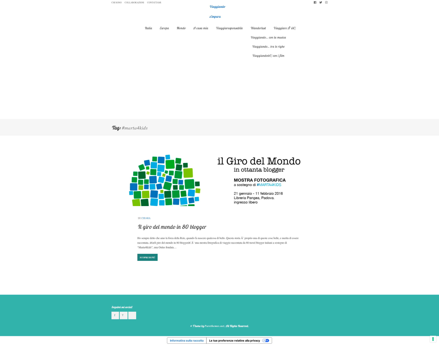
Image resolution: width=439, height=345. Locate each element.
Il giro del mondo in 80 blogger (171, 226)
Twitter (320, 2)
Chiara (145, 218)
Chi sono (116, 2)
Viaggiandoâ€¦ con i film (268, 55)
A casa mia (200, 28)
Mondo (181, 28)
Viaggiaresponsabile (229, 28)
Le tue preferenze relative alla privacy (234, 340)
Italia (148, 28)
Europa (164, 28)
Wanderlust (258, 28)
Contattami (154, 2)
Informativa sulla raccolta (187, 340)
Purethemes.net (214, 326)
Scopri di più (147, 257)
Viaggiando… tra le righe (268, 46)
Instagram (326, 2)
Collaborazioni (134, 2)
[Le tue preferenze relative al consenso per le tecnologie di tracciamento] (433, 339)
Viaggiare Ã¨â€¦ (284, 28)
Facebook (315, 2)
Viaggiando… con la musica (268, 37)
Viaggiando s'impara (217, 12)
